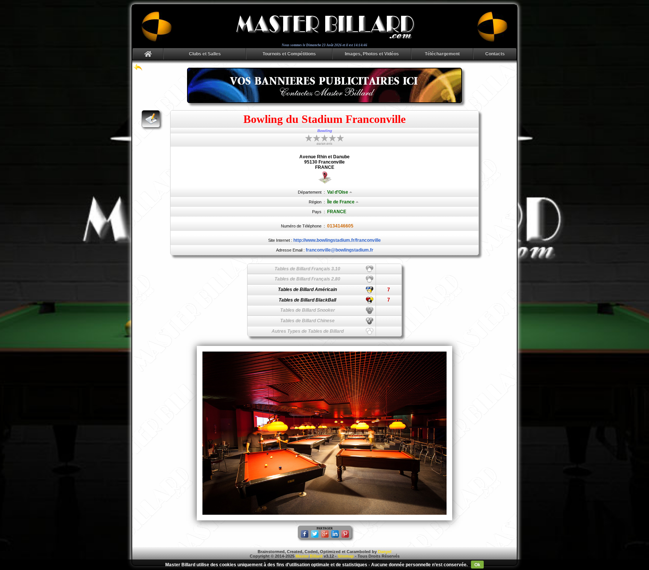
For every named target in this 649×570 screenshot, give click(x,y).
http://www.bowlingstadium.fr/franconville (337, 240)
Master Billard (309, 556)
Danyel (384, 551)
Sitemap (346, 556)
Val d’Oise (337, 192)
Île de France (341, 202)
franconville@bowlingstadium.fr (339, 250)
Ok (477, 564)
